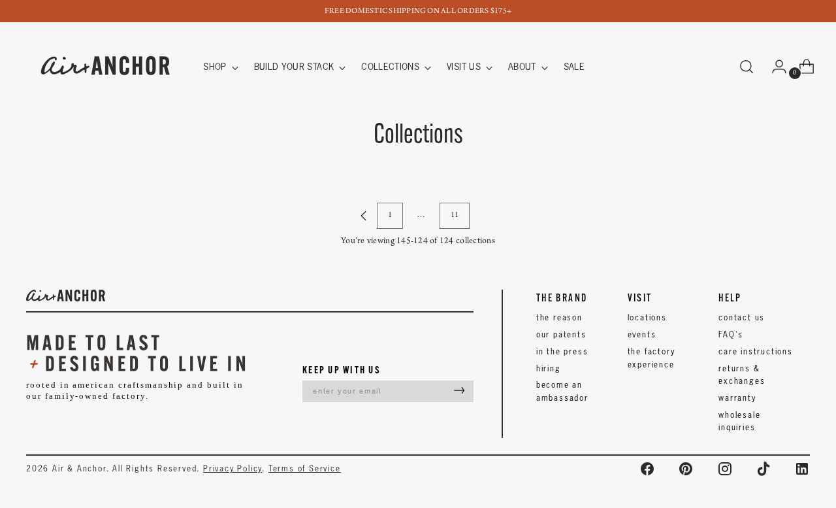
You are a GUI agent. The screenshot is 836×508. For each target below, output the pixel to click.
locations (647, 317)
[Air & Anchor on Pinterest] (686, 469)
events (642, 334)
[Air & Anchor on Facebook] (647, 469)
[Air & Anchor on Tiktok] (763, 469)
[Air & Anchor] (105, 67)
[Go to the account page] (774, 67)
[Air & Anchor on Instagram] (725, 469)
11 (455, 215)
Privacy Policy (232, 468)
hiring (548, 368)
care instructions (755, 351)
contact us (741, 317)
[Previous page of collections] (364, 216)
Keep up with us (341, 370)
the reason (559, 317)
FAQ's (730, 334)
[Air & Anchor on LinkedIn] (802, 469)
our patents (561, 334)
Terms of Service (304, 468)
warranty (737, 398)
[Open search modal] (746, 67)
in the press (562, 351)
